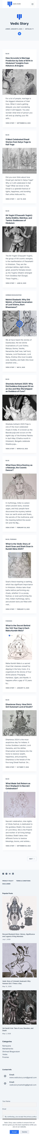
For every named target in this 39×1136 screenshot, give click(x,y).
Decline (24, 1132)
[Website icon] (19, 33)
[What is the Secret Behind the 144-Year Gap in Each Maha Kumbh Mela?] (19, 647)
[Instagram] (3, 874)
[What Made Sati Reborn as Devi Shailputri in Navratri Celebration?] (19, 805)
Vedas (4, 1054)
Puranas (13, 539)
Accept (14, 1132)
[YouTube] (6, 874)
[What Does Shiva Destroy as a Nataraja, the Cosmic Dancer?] (19, 486)
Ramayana (6, 1046)
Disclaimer (6, 884)
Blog (7, 53)
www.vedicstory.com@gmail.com (23, 1077)
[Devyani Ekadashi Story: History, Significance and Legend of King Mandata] (19, 913)
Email (4, 1109)
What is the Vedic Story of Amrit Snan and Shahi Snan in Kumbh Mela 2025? (19, 546)
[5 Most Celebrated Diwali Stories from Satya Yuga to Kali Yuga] (19, 161)
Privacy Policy (7, 881)
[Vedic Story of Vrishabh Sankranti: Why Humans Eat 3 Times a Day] (19, 960)
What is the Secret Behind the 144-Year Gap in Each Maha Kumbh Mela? (18, 628)
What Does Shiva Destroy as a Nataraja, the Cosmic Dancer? (19, 467)
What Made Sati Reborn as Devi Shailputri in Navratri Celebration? (18, 786)
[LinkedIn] (13, 874)
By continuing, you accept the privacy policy (21, 1117)
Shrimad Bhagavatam (13, 295)
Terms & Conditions (23, 881)
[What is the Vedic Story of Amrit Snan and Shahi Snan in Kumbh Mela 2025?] (19, 565)
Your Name (6, 1101)
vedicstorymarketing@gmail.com (22, 1085)
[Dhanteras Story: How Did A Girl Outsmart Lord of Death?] (19, 723)
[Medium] (10, 874)
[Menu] (32, 4)
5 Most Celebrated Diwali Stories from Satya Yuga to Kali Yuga (18, 142)
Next (31, 859)
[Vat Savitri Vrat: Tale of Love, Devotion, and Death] (19, 1007)
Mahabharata (7, 1049)
